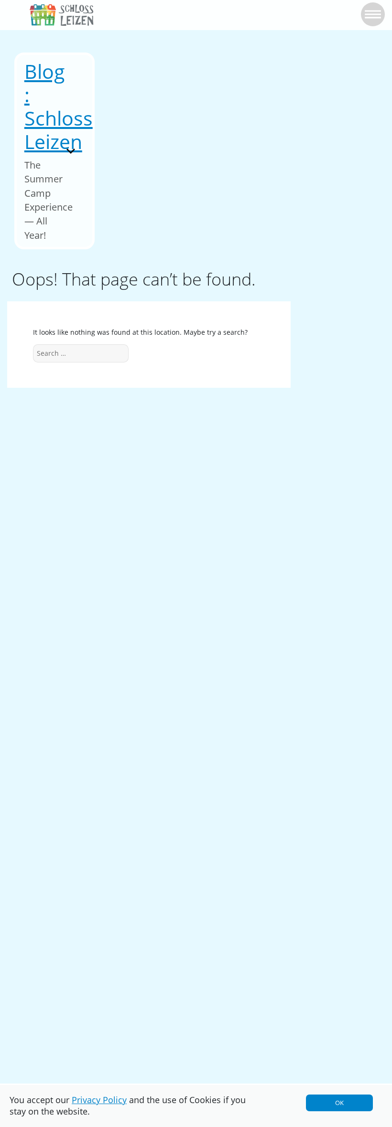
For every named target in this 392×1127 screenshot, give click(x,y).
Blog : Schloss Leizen (58, 106)
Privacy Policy (99, 1100)
